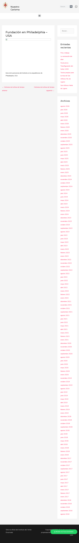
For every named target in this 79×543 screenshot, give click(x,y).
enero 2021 (65, 340)
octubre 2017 (65, 465)
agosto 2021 (65, 315)
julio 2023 (64, 235)
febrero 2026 (65, 127)
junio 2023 (64, 239)
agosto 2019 (65, 389)
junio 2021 (64, 322)
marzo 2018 (65, 448)
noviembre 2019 (66, 378)
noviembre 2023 (66, 221)
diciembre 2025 (66, 134)
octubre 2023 (65, 225)
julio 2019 (64, 392)
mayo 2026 (64, 117)
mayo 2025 (64, 158)
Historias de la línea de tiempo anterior (13, 87)
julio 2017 (64, 476)
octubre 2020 (65, 350)
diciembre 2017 (66, 458)
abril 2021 (64, 329)
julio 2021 (64, 319)
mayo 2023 (64, 242)
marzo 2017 (65, 490)
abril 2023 (64, 246)
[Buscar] (71, 6)
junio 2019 (64, 396)
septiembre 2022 (66, 270)
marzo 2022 (65, 291)
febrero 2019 (65, 409)
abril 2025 (64, 162)
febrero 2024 (65, 211)
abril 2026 (64, 120)
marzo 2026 (65, 124)
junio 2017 (64, 479)
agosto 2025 (65, 148)
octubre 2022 (65, 267)
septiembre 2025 (66, 145)
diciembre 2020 (66, 343)
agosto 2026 (65, 106)
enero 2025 (65, 172)
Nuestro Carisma (15, 8)
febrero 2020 (65, 371)
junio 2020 (64, 364)
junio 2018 (64, 437)
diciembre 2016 (66, 500)
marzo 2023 (65, 249)
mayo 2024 (64, 200)
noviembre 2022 (66, 263)
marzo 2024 (65, 207)
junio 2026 (64, 113)
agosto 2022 (65, 274)
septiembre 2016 (66, 511)
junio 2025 (64, 155)
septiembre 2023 (66, 228)
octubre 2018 (65, 423)
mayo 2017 (64, 483)
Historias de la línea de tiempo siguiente (44, 87)
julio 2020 (64, 361)
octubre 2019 (65, 382)
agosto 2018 (65, 430)
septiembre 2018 (66, 427)
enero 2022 (65, 298)
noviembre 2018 (66, 420)
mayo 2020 (64, 368)
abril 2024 (64, 204)
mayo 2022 (64, 284)
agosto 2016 (65, 514)
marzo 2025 (65, 165)
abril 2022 (64, 287)
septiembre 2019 (66, 385)
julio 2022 (64, 277)
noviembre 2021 (66, 305)
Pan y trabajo (65, 53)
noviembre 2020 (66, 347)
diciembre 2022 (66, 260)
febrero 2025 (65, 169)
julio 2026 (64, 110)
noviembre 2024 (66, 179)
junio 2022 (64, 280)
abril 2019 (64, 403)
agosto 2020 (65, 357)
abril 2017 (64, 486)
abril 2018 (64, 444)
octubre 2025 (65, 141)
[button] (39, 15)
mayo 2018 (64, 441)
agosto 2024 (65, 190)
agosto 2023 (65, 232)
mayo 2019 (64, 399)
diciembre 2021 (66, 301)
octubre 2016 (65, 507)
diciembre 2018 (66, 416)
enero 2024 (65, 214)
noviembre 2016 (66, 504)
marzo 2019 (65, 406)
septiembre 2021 (66, 312)
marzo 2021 (65, 333)
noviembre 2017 (66, 462)
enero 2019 (65, 413)
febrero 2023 (65, 253)
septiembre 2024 (66, 186)
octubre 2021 (65, 308)
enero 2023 (65, 256)
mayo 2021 (64, 326)
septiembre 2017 (66, 469)
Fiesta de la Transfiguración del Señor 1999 (67, 66)
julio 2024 (64, 193)
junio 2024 (64, 197)
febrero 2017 (65, 493)
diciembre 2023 (66, 218)
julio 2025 (64, 151)
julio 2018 (64, 434)
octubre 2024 (65, 183)
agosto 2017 (65, 472)
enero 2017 (65, 497)
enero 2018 (65, 455)
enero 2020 (65, 375)
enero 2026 (65, 131)
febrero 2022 (65, 294)
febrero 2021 (65, 336)
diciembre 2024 (66, 176)
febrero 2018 (65, 451)
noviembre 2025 (66, 138)
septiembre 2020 (66, 354)
